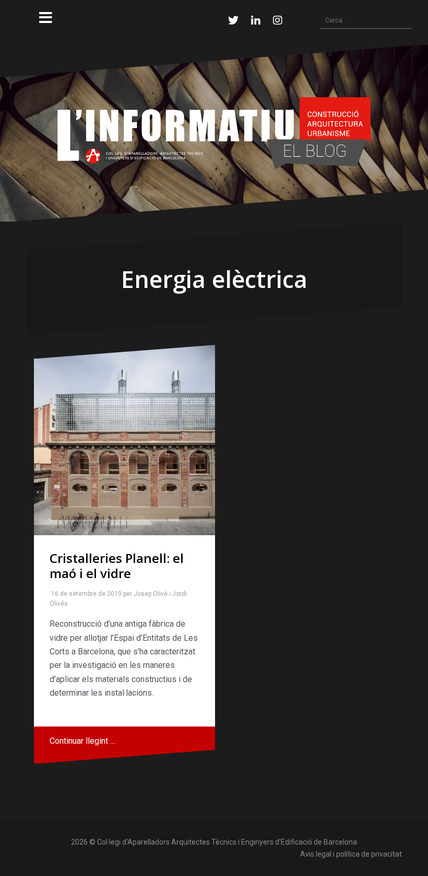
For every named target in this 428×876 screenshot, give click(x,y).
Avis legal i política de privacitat (351, 854)
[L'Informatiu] (214, 132)
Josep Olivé (148, 593)
